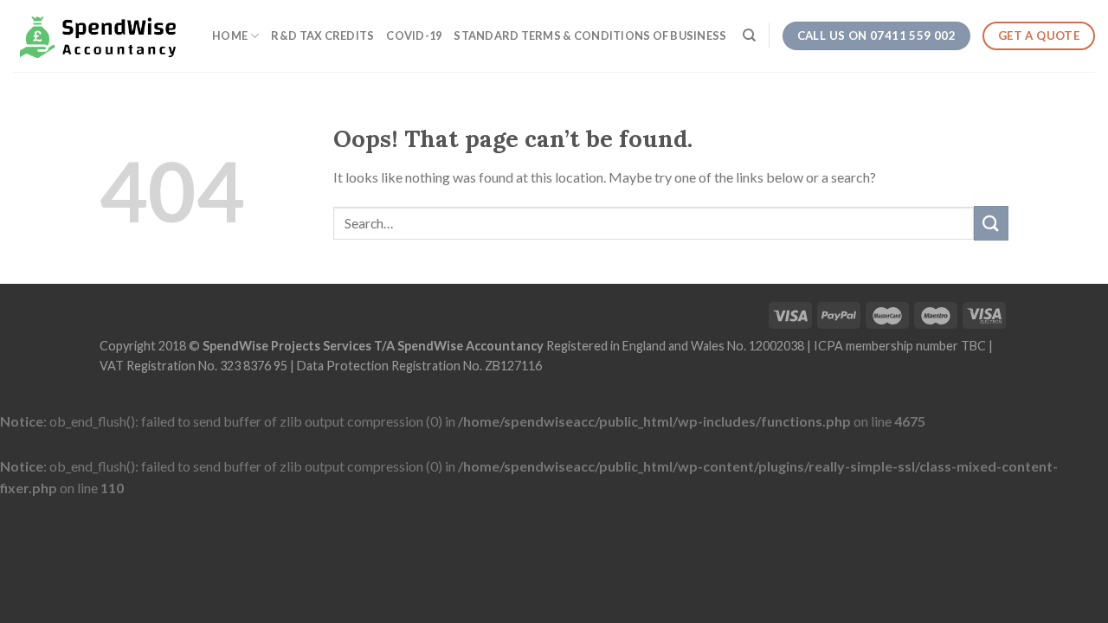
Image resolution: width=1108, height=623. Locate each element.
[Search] (749, 35)
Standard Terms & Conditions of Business (590, 35)
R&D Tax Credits (322, 35)
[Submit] (991, 223)
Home (230, 35)
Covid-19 (413, 35)
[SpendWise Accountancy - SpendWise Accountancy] (99, 36)
